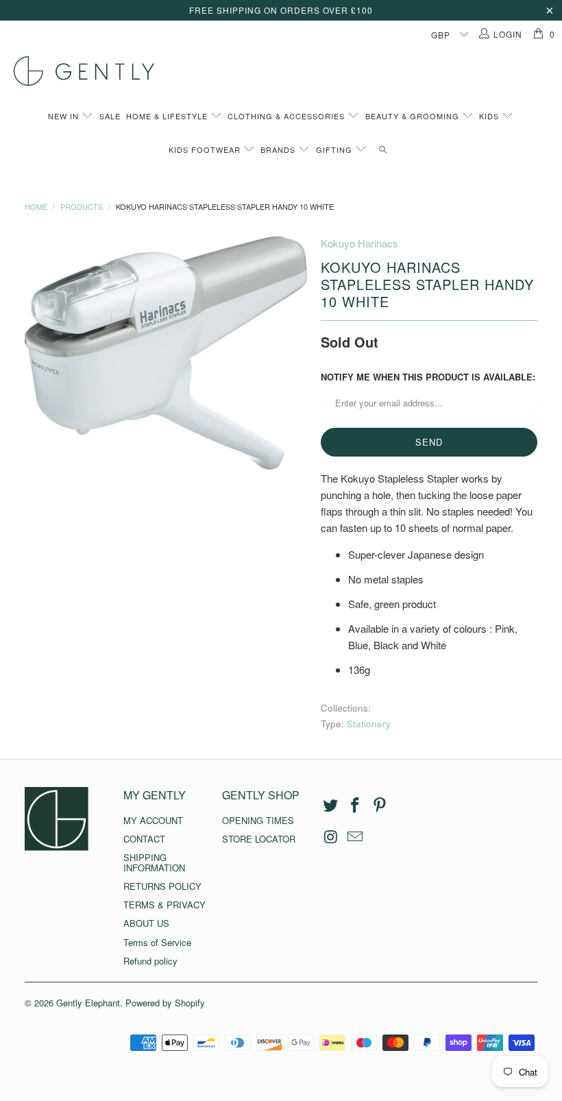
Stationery (369, 723)
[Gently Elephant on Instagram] (331, 837)
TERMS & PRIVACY (164, 904)
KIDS (490, 115)
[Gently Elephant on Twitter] (331, 805)
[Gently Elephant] (288, 71)
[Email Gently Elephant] (355, 837)
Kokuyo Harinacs (359, 243)
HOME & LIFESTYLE (168, 115)
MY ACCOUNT (153, 820)
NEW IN (65, 115)
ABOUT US (146, 923)
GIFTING (335, 149)
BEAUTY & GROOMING (413, 115)
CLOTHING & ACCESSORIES (287, 115)
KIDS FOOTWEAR (206, 149)
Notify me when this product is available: (428, 376)
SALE (110, 115)
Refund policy (150, 960)
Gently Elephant (88, 1002)
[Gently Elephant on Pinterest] (379, 805)
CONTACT (144, 838)
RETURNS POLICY (162, 886)
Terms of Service (157, 942)
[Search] (383, 150)
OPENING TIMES (258, 820)
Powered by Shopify (165, 1002)
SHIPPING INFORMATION (154, 862)
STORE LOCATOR (258, 838)
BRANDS (279, 149)
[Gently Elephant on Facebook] (355, 805)
